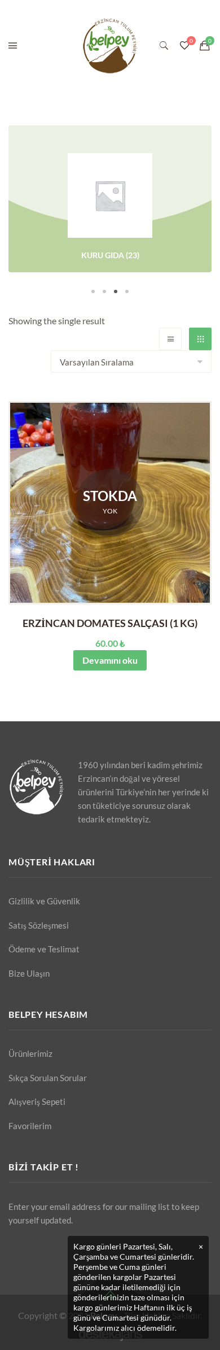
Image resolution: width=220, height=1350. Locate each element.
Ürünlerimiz (30, 1053)
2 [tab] (104, 291)
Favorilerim (29, 1126)
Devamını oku (110, 660)
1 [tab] (93, 291)
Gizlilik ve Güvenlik (44, 901)
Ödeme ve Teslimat (44, 949)
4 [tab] (127, 291)
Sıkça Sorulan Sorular (47, 1078)
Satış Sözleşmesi (38, 925)
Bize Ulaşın (29, 973)
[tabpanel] (110, 200)
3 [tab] (115, 291)
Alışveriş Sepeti (36, 1101)
